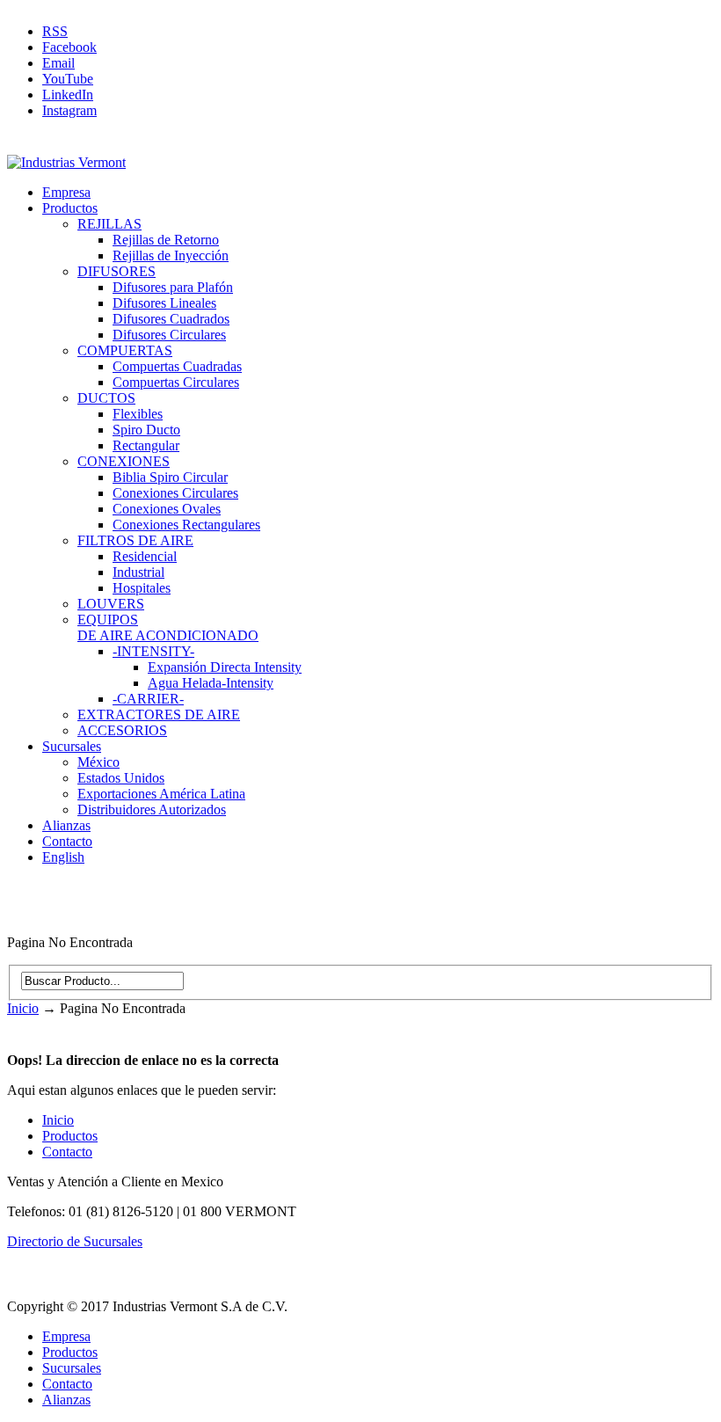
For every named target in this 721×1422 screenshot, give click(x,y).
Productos (70, 208)
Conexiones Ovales (167, 508)
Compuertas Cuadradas (177, 366)
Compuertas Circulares (176, 382)
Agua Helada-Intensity (210, 682)
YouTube (67, 78)
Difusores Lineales (164, 302)
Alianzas (66, 825)
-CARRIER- (148, 698)
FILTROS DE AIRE (135, 540)
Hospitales (142, 587)
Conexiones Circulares (175, 492)
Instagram (69, 110)
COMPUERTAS (124, 350)
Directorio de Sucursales (74, 1241)
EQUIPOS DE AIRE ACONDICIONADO (168, 627)
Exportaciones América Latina (161, 793)
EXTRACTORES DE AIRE (158, 714)
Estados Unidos (120, 777)
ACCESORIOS (122, 730)
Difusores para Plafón (173, 287)
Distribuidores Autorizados (151, 809)
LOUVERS (110, 603)
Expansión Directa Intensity (225, 667)
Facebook (69, 47)
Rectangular (146, 445)
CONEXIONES (123, 461)
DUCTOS (106, 397)
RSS (55, 31)
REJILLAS (109, 223)
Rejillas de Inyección (171, 255)
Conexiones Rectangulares (186, 524)
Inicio (23, 1008)
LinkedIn (67, 94)
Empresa (66, 192)
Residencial (145, 556)
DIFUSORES (116, 271)
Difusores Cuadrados (171, 318)
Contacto (67, 841)
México (98, 762)
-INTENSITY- (153, 651)
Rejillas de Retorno (166, 239)
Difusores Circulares (169, 334)
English (63, 857)
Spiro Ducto (146, 429)
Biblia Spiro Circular (170, 477)
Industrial (138, 572)
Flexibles (138, 413)
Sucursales (71, 746)
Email (58, 62)
